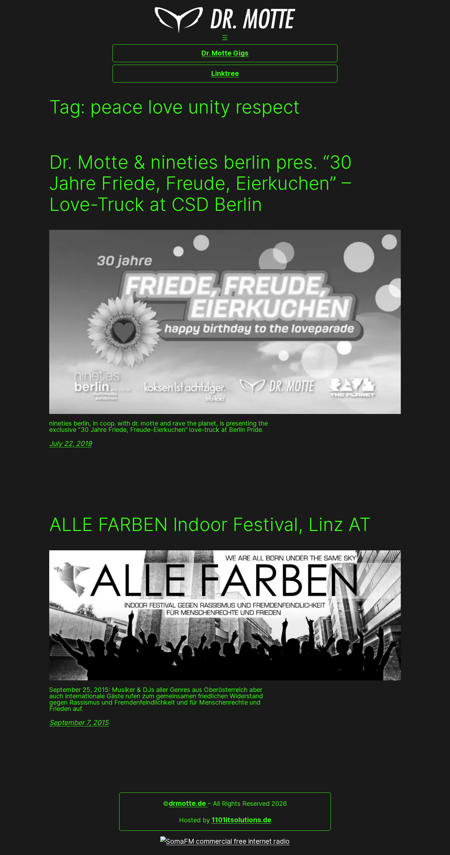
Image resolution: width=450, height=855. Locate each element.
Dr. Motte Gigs (225, 53)
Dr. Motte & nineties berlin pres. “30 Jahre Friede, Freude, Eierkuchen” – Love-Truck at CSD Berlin (200, 183)
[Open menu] (225, 37)
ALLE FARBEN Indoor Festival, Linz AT (210, 524)
